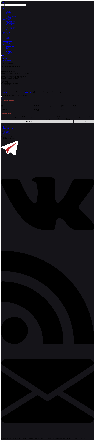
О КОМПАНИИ (7, 44)
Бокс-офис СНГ (10, 22)
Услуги (7, 47)
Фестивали (8, 36)
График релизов (7, 60)
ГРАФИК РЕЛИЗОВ (8, 31)
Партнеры (8, 51)
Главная (5, 58)
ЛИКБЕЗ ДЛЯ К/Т (7, 41)
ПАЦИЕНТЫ (4, 92)
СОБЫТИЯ (6, 33)
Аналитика (8, 12)
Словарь (8, 43)
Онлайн (8, 37)
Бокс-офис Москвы (10, 23)
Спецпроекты (9, 39)
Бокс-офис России (10, 21)
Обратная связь (9, 52)
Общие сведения (10, 46)
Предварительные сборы (12, 29)
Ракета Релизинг (12, 79)
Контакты (8, 48)
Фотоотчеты (9, 38)
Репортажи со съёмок (11, 16)
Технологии (9, 18)
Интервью (8, 11)
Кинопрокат (9, 34)
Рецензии (8, 17)
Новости (5, 8)
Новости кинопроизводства (12, 14)
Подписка (8, 53)
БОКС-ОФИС (6, 19)
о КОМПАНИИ (7, 133)
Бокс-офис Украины (11, 24)
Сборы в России (4, 98)
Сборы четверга (10, 28)
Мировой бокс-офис (11, 26)
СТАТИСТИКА (7, 32)
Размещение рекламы (11, 49)
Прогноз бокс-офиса (11, 27)
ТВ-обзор (8, 13)
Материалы (9, 42)
